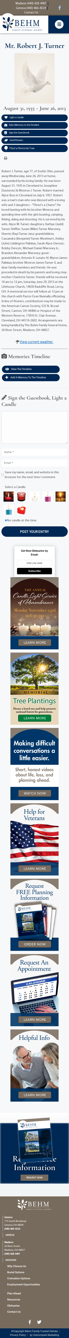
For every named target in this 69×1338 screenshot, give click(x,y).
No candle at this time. (22, 520)
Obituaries (13, 1305)
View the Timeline (21, 369)
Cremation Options (18, 1278)
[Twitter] (39, 1322)
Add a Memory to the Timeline (24, 125)
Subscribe (34, 571)
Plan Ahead (14, 1293)
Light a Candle (16, 117)
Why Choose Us (16, 1266)
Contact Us (14, 1311)
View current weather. (36, 342)
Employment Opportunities (23, 1284)
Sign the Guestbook (19, 133)
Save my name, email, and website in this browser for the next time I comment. (32, 475)
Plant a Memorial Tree (21, 148)
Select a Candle (15, 487)
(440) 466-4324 (12, 1229)
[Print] (5, 158)
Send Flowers (16, 140)
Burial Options (15, 1272)
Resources (13, 1299)
